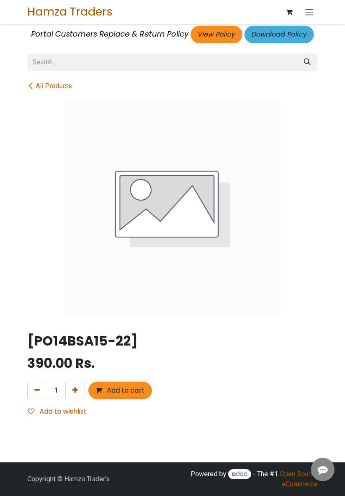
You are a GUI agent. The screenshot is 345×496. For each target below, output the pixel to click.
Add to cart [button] (125, 390)
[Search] (307, 62)
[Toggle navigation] (309, 12)
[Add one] (75, 390)
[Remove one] (37, 390)
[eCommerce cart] (289, 11)
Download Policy (279, 34)
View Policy (216, 34)
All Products (54, 86)
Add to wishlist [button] (62, 411)
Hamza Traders (70, 11)
